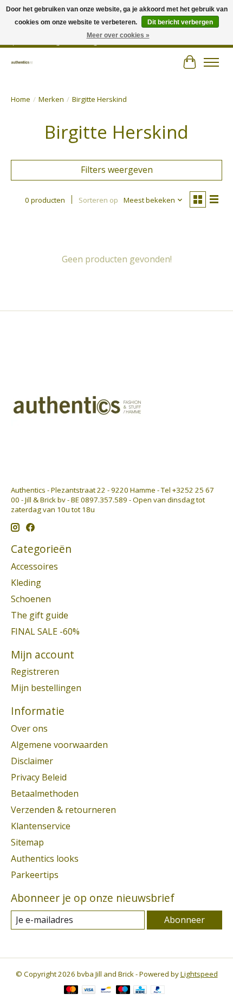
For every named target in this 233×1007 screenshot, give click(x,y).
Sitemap (27, 842)
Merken (51, 99)
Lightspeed (199, 974)
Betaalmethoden (45, 793)
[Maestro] (123, 990)
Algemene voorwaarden (59, 745)
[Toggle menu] (211, 62)
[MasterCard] (71, 990)
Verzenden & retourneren (63, 810)
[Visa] (89, 990)
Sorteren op (98, 200)
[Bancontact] (106, 990)
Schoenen (31, 599)
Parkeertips (35, 875)
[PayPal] (158, 990)
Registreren (35, 671)
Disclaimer (32, 761)
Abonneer (184, 920)
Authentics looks (45, 858)
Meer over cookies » (118, 35)
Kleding (26, 583)
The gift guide (39, 615)
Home (20, 99)
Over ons (29, 728)
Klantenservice (40, 826)
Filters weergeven (117, 170)
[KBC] (140, 990)
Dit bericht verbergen (180, 22)
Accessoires (34, 566)
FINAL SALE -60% (45, 631)
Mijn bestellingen (46, 688)
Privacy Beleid (39, 777)
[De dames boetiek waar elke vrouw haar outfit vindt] (22, 62)
